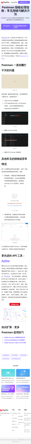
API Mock (7, 276)
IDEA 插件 (14, 418)
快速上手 (14, 424)
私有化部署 (15, 427)
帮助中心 (14, 421)
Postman (4, 37)
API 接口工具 (16, 358)
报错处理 (6, 355)
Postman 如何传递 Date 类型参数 (14, 340)
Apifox (6, 261)
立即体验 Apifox (15, 304)
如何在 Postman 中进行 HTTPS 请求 (15, 342)
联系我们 (20, 416)
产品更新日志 (15, 414)
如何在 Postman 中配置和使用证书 (14, 337)
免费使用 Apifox (24, 2)
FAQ (19, 413)
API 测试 (15, 355)
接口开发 (24, 355)
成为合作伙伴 (21, 423)
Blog (13, 430)
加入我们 (20, 419)
